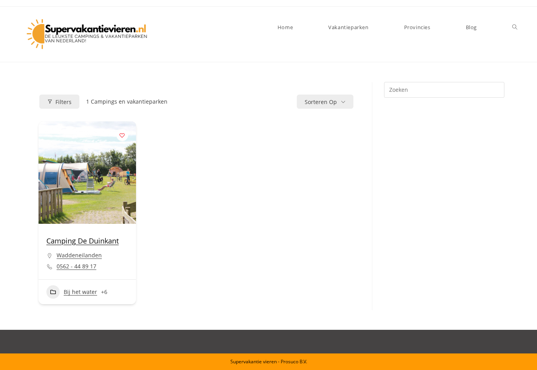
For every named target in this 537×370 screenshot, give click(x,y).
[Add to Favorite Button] (122, 135)
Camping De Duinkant (82, 240)
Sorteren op (321, 102)
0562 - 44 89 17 (76, 266)
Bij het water (80, 292)
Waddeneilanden (79, 255)
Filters (63, 102)
